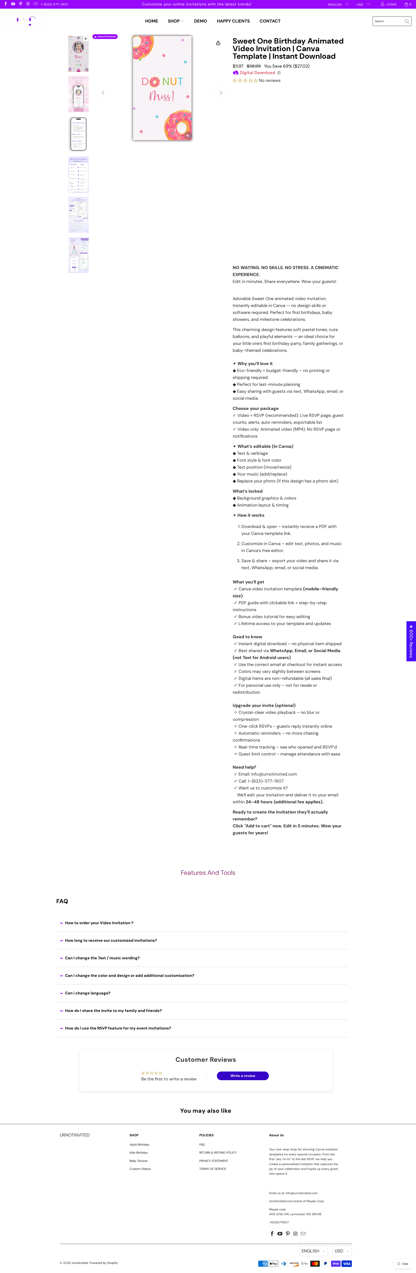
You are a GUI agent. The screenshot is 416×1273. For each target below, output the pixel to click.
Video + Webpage (297, 104)
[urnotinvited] (24, 21)
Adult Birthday (140, 1144)
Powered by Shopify (104, 1263)
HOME (151, 21)
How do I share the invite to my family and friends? (113, 1010)
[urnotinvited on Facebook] (5, 4)
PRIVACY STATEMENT (213, 1161)
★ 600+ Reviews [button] (411, 641)
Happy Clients (233, 21)
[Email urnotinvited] (35, 4)
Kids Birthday (139, 1152)
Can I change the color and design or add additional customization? (129, 975)
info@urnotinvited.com (274, 774)
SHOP (174, 21)
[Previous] (104, 92)
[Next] (221, 92)
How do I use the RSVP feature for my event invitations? (118, 1028)
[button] (245, 80)
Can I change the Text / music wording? (102, 958)
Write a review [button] (243, 1075)
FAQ (202, 1144)
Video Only (255, 106)
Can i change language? (87, 993)
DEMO (200, 21)
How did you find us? (251, 208)
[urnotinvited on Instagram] (28, 4)
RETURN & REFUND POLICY (218, 1152)
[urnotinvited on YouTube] (13, 4)
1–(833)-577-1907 (266, 781)
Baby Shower (139, 1161)
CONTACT (270, 21)
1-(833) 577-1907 (54, 4)
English (335, 4)
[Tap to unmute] (188, 136)
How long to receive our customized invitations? (111, 940)
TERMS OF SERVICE (212, 1169)
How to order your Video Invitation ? (99, 923)
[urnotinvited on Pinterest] (20, 4)
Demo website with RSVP (275, 199)
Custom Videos (140, 1169)
